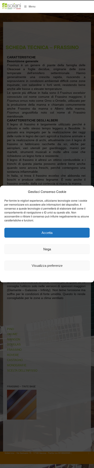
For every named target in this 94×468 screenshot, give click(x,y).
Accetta (47, 233)
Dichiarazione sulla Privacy (58, 277)
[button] (87, 191)
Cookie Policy (27, 277)
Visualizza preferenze (47, 265)
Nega (47, 249)
